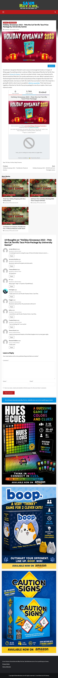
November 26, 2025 (42, 202)
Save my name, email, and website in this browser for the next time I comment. (25, 388)
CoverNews (39, 675)
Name (5, 381)
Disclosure (51, 66)
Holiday (12, 162)
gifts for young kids (34, 83)
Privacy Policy (6, 664)
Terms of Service (6, 666)
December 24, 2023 (15, 29)
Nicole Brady (6, 29)
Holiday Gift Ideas (12, 22)
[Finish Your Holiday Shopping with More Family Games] (15, 188)
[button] (3, 12)
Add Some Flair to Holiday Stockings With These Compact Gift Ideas (42, 200)
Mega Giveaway (18, 162)
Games (5, 195)
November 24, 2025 (14, 230)
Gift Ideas (7, 162)
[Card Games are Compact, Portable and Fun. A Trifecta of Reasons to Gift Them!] (15, 216)
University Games (14, 74)
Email (31, 381)
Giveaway (5, 22)
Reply (11, 256)
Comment (6, 360)
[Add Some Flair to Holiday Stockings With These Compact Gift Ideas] (43, 188)
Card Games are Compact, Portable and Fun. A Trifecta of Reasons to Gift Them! (14, 227)
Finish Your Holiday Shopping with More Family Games (14, 200)
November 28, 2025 (14, 202)
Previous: (15, 168)
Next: (44, 168)
